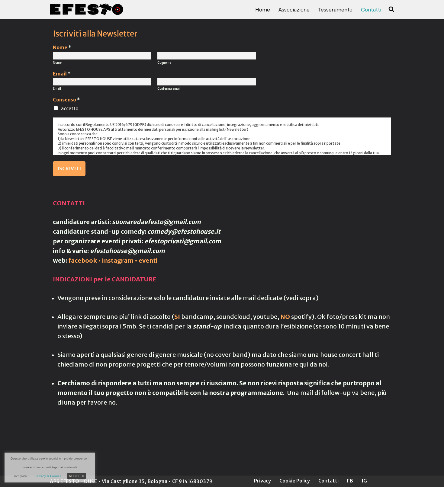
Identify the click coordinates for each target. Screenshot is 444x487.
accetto (70, 108)
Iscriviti (69, 168)
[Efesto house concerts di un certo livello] (86, 9)
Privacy (262, 481)
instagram (118, 260)
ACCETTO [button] (77, 476)
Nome (62, 47)
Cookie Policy (294, 481)
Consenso (66, 100)
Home (262, 9)
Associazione (294, 9)
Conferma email (169, 89)
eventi (148, 260)
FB (350, 481)
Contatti (371, 9)
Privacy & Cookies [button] (49, 476)
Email (62, 74)
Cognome (164, 63)
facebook (82, 260)
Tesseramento (335, 9)
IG (364, 481)
